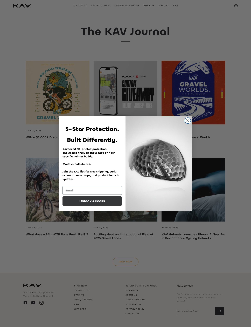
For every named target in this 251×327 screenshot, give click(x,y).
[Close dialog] (188, 121)
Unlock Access (92, 201)
